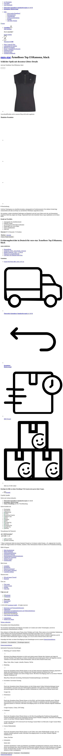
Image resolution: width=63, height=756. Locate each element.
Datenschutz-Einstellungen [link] (11, 613)
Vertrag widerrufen (5, 622)
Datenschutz (7, 609)
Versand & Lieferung (9, 554)
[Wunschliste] (5, 37)
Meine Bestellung (8, 551)
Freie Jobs (6, 588)
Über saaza (7, 584)
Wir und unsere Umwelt (10, 577)
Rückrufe (6, 578)
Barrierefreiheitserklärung (10, 612)
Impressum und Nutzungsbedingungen (14, 608)
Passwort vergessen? (9, 569)
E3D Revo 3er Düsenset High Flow (13, 255)
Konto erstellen (8, 34)
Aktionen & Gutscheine (10, 557)
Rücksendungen (11, 15)
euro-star (6, 57)
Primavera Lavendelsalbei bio (11, 253)
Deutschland (7, 601)
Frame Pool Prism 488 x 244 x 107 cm (14, 261)
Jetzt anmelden (8, 29)
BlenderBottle (7, 249)
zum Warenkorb (8, 5)
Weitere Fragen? (8, 559)
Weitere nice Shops (9, 619)
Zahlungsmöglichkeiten (13, 17)
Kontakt (9, 19)
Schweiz (6, 602)
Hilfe (5, 12)
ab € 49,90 (18, 7)
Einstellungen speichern (7, 753)
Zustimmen (4, 642)
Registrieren (7, 567)
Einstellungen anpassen (23, 642)
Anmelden (6, 566)
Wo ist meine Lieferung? (10, 570)
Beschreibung (5, 206)
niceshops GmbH (12, 605)
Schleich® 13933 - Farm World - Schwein (15, 251)
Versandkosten (11, 16)
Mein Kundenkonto (9, 550)
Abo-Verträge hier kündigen (11, 615)
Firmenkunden (7, 560)
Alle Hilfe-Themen (12, 20)
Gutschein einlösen (9, 571)
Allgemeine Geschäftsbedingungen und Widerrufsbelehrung (19, 610)
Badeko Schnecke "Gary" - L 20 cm (13, 252)
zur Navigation (8, 2)
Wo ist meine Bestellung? (13, 13)
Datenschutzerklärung (49, 639)
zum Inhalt (6, 3)
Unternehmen (7, 618)
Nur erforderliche (12, 642)
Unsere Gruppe (8, 585)
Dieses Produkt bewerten (7, 236)
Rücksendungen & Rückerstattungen (13, 556)
